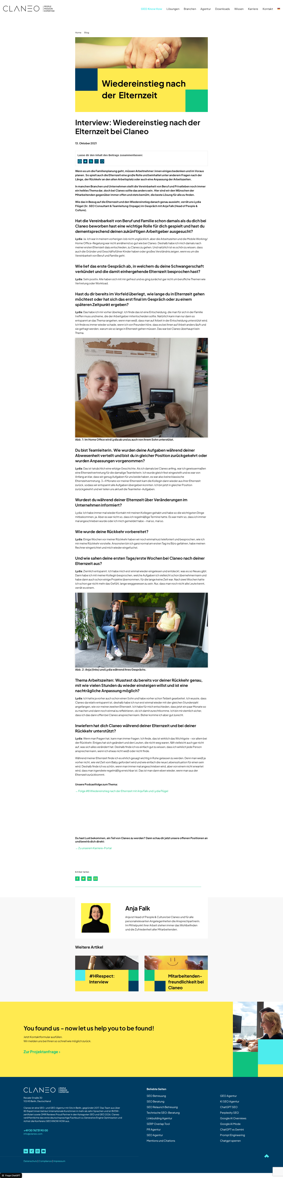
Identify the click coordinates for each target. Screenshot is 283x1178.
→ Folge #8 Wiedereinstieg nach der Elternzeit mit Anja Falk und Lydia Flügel (121, 791)
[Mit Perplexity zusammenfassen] (97, 161)
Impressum (59, 1161)
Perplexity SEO (229, 1112)
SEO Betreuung (156, 1095)
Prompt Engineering (232, 1135)
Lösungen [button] (173, 8)
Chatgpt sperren (230, 1140)
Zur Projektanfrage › (42, 1051)
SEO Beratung (155, 1101)
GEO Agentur (228, 1095)
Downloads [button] (222, 8)
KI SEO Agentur (229, 1101)
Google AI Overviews (233, 1118)
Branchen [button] (190, 8)
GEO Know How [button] (151, 8)
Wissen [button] (239, 8)
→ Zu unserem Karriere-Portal (93, 848)
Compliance (45, 1161)
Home (78, 32)
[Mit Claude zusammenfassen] (91, 161)
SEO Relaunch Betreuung (162, 1107)
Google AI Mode (230, 1123)
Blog (86, 32)
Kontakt (268, 8)
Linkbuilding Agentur (159, 1118)
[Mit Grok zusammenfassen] (103, 161)
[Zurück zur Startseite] (29, 9)
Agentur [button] (205, 8)
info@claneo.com (33, 1133)
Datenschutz (30, 1161)
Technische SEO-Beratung (163, 1112)
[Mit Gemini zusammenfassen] (86, 161)
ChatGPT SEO (229, 1107)
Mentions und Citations (161, 1140)
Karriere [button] (253, 8)
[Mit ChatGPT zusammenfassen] (80, 161)
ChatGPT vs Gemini (232, 1129)
